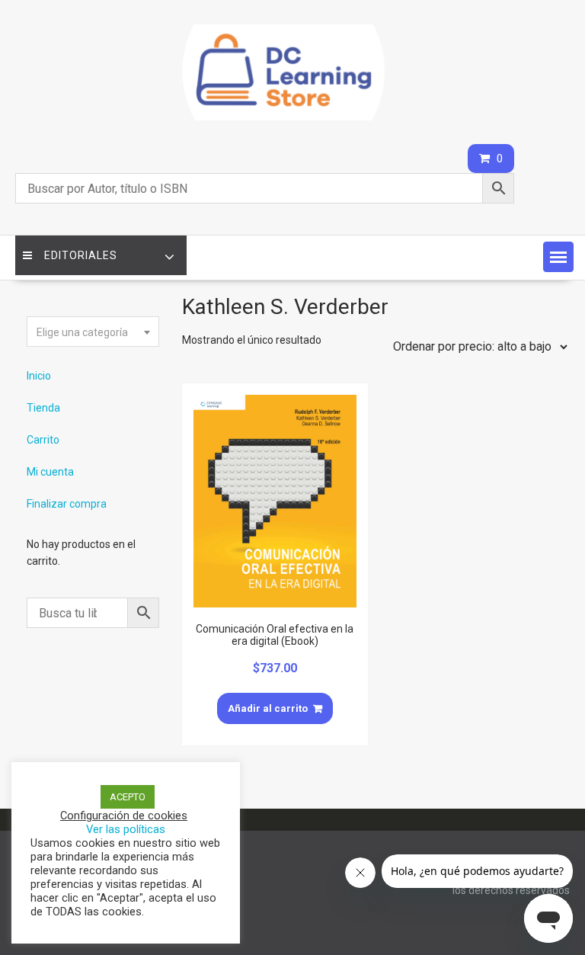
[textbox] (92, 332)
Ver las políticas (125, 829)
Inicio (39, 376)
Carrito (43, 440)
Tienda (43, 408)
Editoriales (80, 255)
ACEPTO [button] (127, 797)
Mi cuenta (50, 472)
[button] (558, 257)
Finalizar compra (67, 504)
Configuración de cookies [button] (123, 815)
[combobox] (93, 331)
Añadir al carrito (268, 708)
